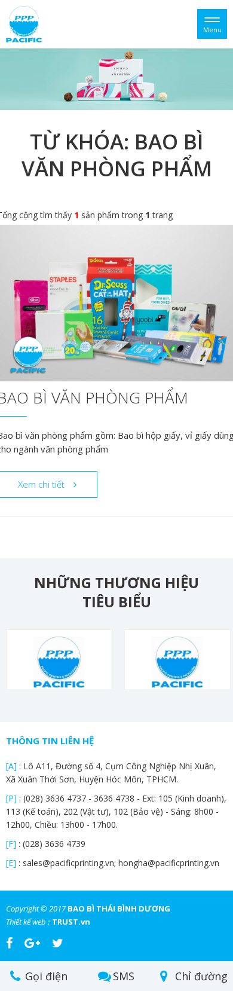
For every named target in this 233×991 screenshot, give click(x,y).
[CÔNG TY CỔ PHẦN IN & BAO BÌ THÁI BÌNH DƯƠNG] (24, 23)
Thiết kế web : (28, 921)
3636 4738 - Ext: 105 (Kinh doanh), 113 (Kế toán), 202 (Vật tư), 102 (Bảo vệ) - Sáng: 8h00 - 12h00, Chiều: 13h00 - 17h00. (116, 811)
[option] (116, 79)
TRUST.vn (71, 921)
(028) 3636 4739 (54, 843)
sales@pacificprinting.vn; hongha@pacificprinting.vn (121, 862)
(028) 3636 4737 (55, 798)
